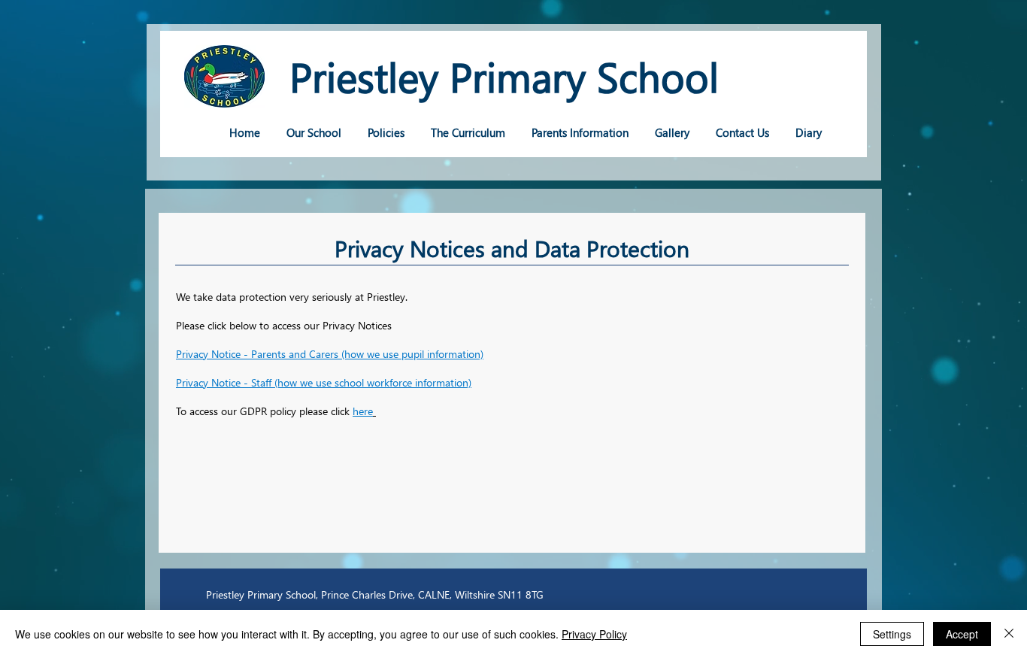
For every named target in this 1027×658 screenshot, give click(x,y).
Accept (962, 633)
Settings (892, 633)
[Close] (1009, 634)
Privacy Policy (594, 633)
